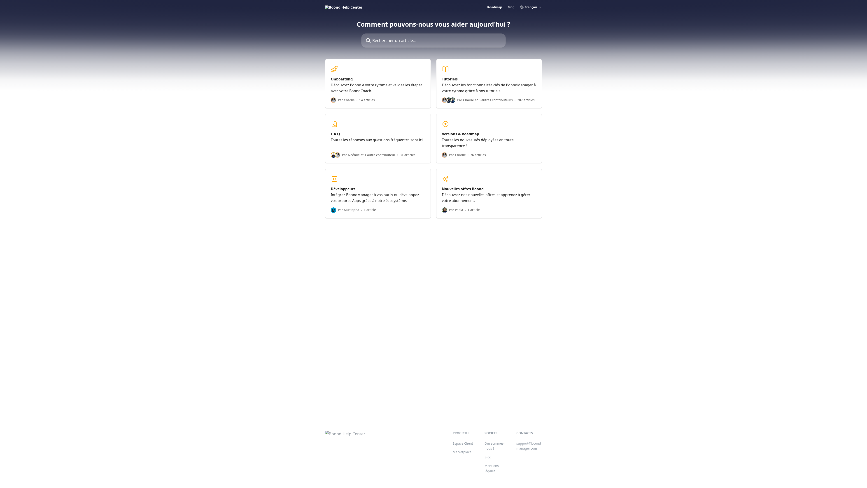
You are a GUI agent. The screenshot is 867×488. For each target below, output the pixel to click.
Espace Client (463, 443)
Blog (511, 7)
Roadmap (494, 7)
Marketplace (462, 452)
